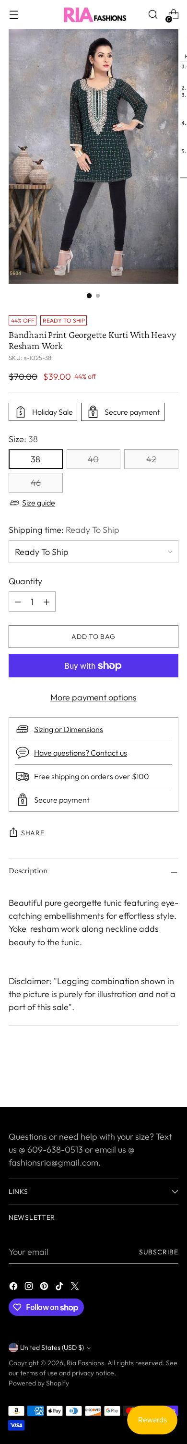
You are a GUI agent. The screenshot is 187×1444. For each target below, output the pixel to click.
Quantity (25, 581)
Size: (23, 439)
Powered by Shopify (39, 1383)
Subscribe (158, 1252)
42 (151, 459)
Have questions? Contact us (80, 753)
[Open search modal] (153, 14)
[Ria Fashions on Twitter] (76, 1287)
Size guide (38, 502)
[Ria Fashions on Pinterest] (45, 1287)
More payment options (93, 697)
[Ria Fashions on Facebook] (14, 1287)
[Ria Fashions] (93, 14)
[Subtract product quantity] (46, 601)
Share (33, 833)
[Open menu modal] (13, 14)
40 (93, 459)
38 (35, 459)
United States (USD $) (52, 1347)
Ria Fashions (85, 1363)
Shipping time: (64, 529)
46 (36, 482)
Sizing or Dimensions (68, 729)
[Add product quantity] (17, 601)
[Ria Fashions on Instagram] (29, 1287)
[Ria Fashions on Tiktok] (60, 1287)
